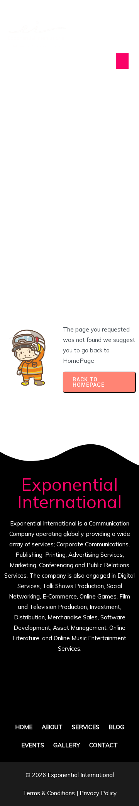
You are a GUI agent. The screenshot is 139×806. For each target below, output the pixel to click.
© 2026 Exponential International (69, 775)
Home (19, 203)
